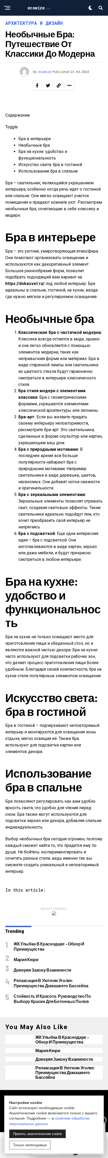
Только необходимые (30, 1145)
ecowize (44, 72)
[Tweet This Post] (48, 85)
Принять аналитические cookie (37, 1134)
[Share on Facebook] (37, 85)
